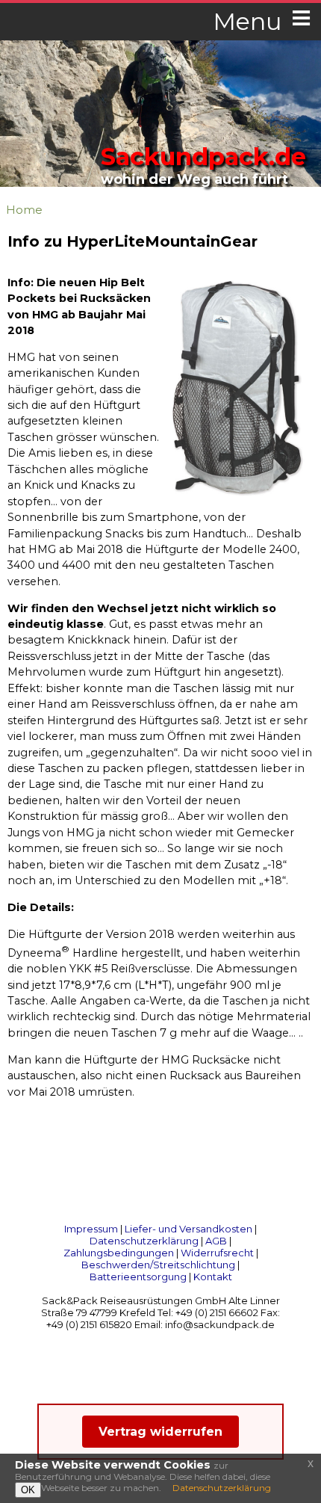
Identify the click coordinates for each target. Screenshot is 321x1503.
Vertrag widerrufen (160, 1432)
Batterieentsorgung (138, 1277)
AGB (216, 1241)
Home (24, 210)
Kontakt (212, 1277)
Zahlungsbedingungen (118, 1253)
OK (28, 1490)
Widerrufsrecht (217, 1253)
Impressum (91, 1229)
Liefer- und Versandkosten (188, 1229)
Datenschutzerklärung (144, 1241)
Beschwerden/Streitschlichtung (158, 1265)
